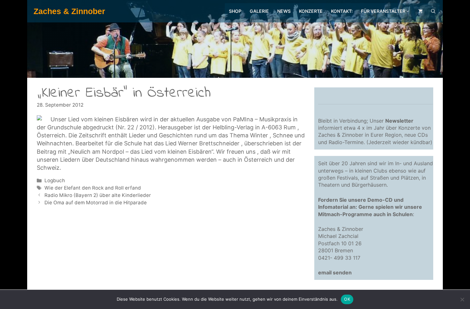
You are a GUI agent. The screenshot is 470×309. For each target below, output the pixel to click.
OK (347, 299)
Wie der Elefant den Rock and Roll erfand (92, 188)
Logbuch (54, 180)
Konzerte (311, 11)
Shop (235, 11)
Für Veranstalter (383, 11)
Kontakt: (342, 11)
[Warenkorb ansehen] (420, 11)
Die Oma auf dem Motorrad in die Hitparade (95, 202)
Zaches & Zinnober (69, 11)
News (284, 11)
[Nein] (462, 299)
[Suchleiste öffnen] (433, 11)
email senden (335, 272)
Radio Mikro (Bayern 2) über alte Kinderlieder (97, 195)
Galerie (259, 11)
